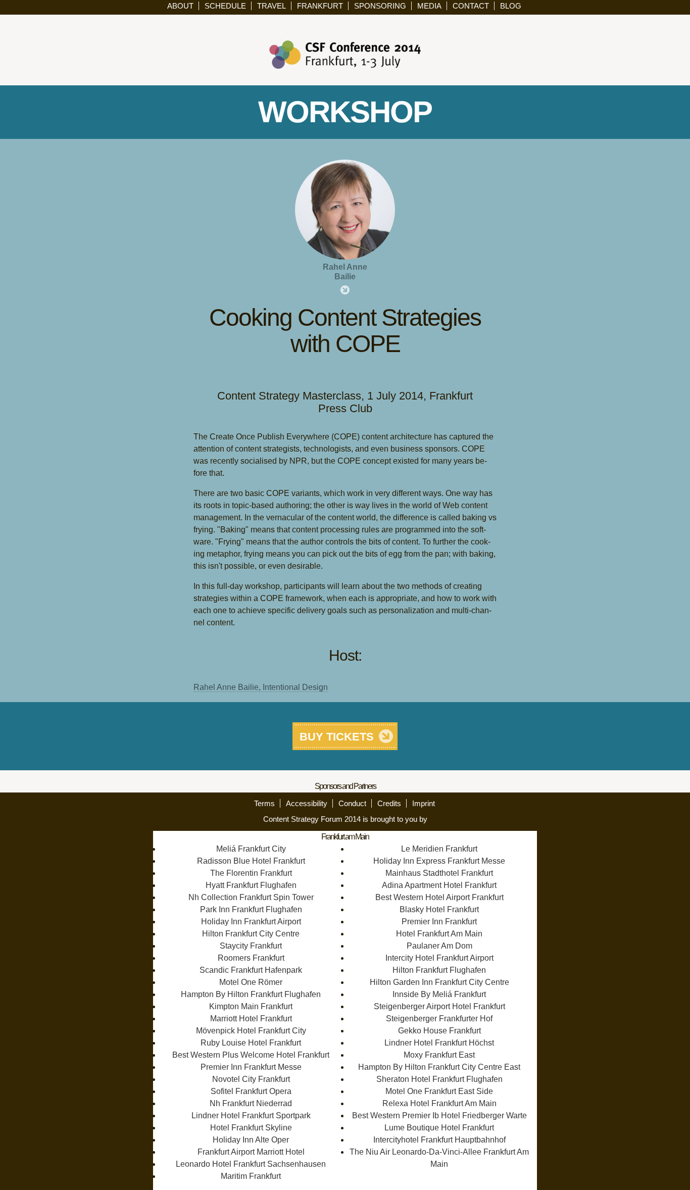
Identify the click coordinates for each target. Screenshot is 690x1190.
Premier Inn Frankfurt (439, 921)
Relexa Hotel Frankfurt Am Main (439, 1103)
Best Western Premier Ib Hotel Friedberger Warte (439, 1115)
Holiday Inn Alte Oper (251, 1139)
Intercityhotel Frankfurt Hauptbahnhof (439, 1139)
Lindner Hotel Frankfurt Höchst (439, 1042)
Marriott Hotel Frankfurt (251, 1018)
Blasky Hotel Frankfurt (439, 909)
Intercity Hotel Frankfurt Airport (439, 958)
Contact (471, 6)
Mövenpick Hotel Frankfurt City (251, 1030)
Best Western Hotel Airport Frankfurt (439, 897)
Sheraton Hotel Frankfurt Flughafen (439, 1079)
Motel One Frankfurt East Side (439, 1091)
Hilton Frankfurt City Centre (251, 933)
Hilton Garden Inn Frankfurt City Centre (439, 982)
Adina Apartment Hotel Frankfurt (439, 885)
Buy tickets (337, 736)
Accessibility (306, 803)
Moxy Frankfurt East (439, 1055)
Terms (264, 803)
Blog (510, 6)
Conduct (352, 803)
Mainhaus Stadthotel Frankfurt (439, 873)
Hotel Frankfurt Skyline (251, 1127)
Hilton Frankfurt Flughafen (439, 970)
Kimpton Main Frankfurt (250, 1006)
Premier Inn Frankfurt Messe (251, 1067)
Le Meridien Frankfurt (439, 849)
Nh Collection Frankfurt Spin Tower (251, 897)
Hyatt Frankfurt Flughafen (251, 885)
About (180, 6)
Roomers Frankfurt (251, 958)
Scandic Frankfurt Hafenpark (251, 970)
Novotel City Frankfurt (251, 1079)
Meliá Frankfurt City (251, 849)
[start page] (345, 53)
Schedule (225, 6)
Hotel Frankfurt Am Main (439, 933)
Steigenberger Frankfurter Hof (439, 1018)
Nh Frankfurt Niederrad (251, 1103)
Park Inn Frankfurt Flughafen (251, 909)
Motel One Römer (250, 982)
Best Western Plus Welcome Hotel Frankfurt (250, 1055)
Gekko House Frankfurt (439, 1030)
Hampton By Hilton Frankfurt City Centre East (439, 1067)
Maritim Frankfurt (251, 1176)
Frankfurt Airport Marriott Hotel (251, 1152)
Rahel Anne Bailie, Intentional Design (260, 687)
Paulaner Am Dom (439, 945)
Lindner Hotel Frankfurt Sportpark (251, 1115)
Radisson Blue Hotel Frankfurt (251, 861)
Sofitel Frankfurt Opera (251, 1091)
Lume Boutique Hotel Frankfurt (439, 1127)
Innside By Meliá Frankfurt (439, 994)
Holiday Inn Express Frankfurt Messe (439, 861)
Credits (389, 803)
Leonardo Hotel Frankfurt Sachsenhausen (251, 1164)
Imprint (423, 803)
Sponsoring (380, 6)
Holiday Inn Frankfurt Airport (251, 921)
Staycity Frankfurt (251, 945)
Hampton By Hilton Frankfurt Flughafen (251, 994)
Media (429, 6)
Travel (271, 6)
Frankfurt (320, 6)
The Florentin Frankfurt (251, 873)
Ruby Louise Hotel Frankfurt (251, 1042)
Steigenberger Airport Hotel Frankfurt (439, 1006)
